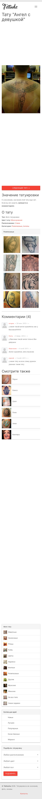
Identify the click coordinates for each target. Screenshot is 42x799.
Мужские (12, 685)
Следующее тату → (21, 188)
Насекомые (13, 638)
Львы (14, 412)
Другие (11, 679)
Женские (11, 691)
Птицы (11, 644)
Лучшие (10, 723)
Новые (10, 717)
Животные (12, 632)
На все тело (13, 697)
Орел (14, 401)
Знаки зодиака (14, 703)
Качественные (13, 734)
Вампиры (16, 434)
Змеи (14, 423)
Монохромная (16, 220)
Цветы (11, 656)
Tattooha (10, 6)
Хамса (15, 390)
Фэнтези (11, 668)
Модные (11, 739)
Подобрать (10, 774)
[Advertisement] (21, 44)
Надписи (11, 662)
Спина (17, 223)
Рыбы (10, 650)
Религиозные (17, 226)
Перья (15, 379)
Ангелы (26, 226)
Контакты (24, 794)
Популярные (12, 728)
